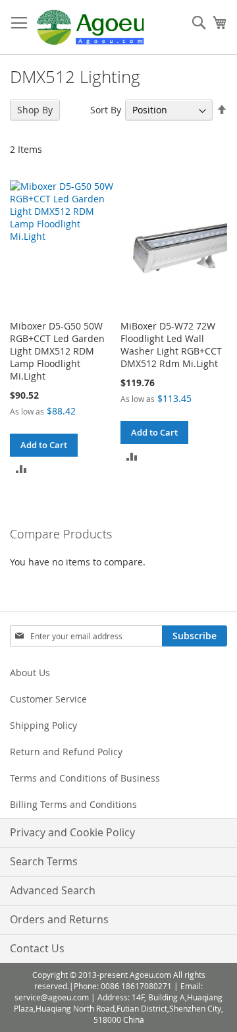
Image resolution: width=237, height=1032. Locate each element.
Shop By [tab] (35, 109)
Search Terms (44, 861)
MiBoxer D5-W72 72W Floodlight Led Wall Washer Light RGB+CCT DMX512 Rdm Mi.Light (171, 345)
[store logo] (90, 27)
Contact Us (37, 948)
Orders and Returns (59, 919)
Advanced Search (52, 890)
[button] (21, 468)
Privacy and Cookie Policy (72, 832)
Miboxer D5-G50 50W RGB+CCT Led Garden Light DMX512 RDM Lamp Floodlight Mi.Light (57, 351)
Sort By (105, 109)
